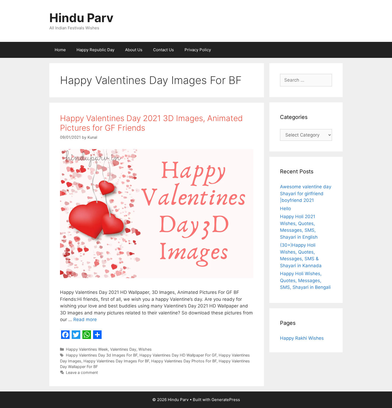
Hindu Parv (81, 17)
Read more (85, 319)
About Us (133, 49)
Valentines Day (123, 349)
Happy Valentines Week (87, 349)
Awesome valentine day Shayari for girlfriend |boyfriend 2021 (305, 193)
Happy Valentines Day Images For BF (116, 361)
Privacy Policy (198, 49)
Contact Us (163, 49)
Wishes (145, 349)
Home (60, 49)
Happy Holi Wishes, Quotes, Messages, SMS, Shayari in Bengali (305, 280)
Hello (285, 208)
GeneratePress (225, 399)
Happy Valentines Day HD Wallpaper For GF (178, 355)
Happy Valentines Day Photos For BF (184, 361)
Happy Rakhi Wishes (302, 338)
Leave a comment (82, 372)
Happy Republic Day (95, 49)
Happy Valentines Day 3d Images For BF (101, 355)
